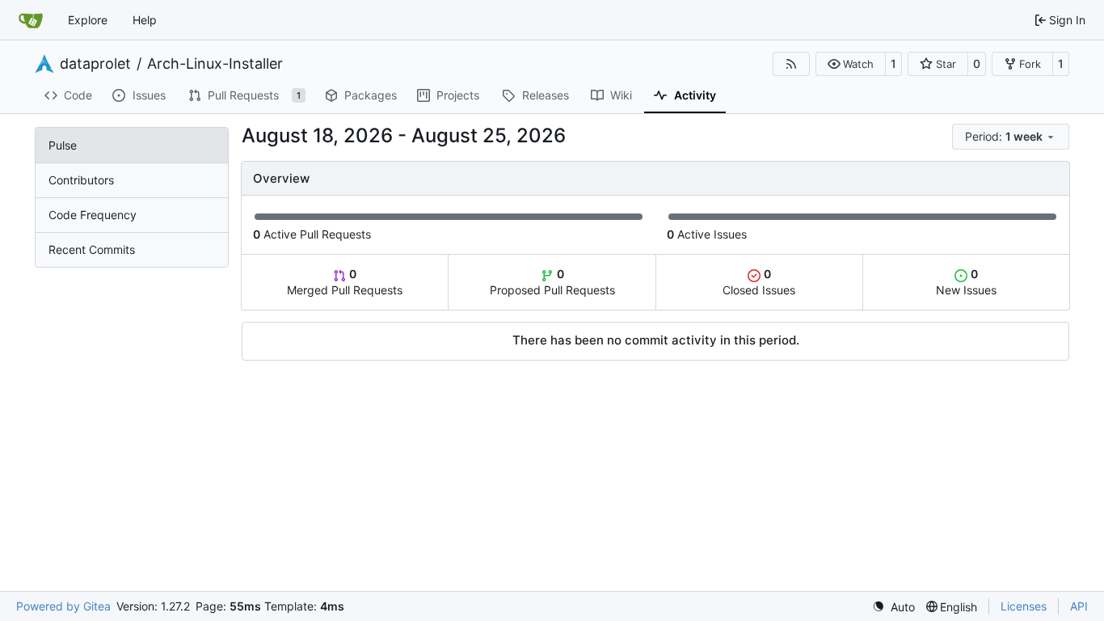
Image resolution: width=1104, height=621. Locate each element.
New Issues (966, 282)
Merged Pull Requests (344, 282)
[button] (850, 64)
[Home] (30, 20)
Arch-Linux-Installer (215, 64)
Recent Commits (91, 249)
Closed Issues (759, 282)
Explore (87, 20)
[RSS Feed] (791, 64)
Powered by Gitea (63, 606)
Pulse (62, 145)
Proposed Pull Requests (552, 282)
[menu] (1010, 137)
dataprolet (95, 64)
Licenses (1024, 606)
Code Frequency (92, 215)
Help (145, 20)
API (1079, 606)
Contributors (81, 180)
